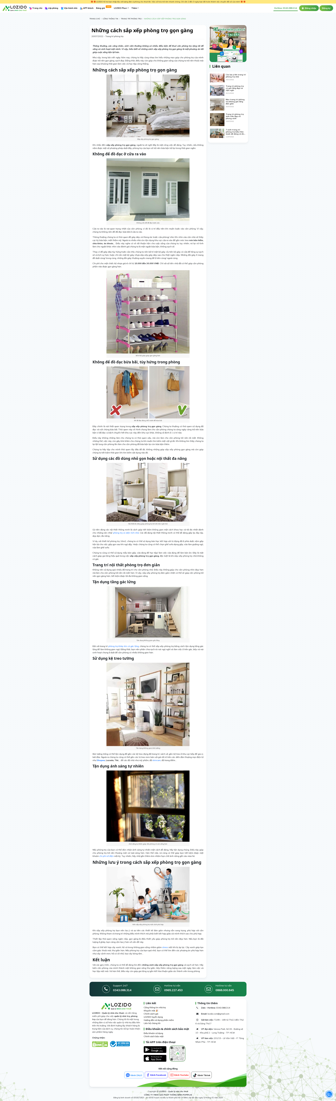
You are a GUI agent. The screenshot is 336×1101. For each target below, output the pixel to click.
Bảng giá (103, 7)
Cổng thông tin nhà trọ (155, 1007)
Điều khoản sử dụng (153, 1033)
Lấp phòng (53, 8)
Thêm (134, 8)
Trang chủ (37, 8)
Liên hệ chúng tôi (152, 1023)
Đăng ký (326, 8)
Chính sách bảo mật (154, 1036)
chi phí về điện (106, 856)
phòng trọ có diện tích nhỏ (126, 532)
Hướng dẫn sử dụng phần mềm (159, 1020)
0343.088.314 (223, 1007)
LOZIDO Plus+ (120, 8)
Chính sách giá (151, 1013)
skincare (157, 760)
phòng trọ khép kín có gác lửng (123, 646)
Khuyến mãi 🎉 (151, 1010)
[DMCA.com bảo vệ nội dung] (100, 1044)
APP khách (88, 8)
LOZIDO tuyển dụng (153, 1017)
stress (165, 947)
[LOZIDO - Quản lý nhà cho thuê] (15, 8)
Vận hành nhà (70, 8)
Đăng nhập (310, 8)
